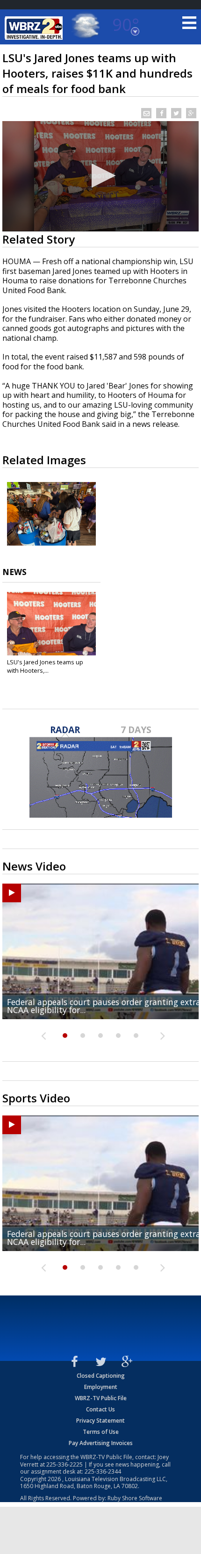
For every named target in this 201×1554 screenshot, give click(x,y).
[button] (101, 176)
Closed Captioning (101, 1376)
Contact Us (100, 1409)
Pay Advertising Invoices (101, 1443)
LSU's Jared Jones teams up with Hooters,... (45, 666)
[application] (100, 176)
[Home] (35, 28)
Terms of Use (101, 1432)
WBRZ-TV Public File (101, 1398)
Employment (100, 1387)
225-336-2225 (64, 1464)
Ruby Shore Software (135, 1498)
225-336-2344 (103, 1471)
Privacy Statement (100, 1420)
